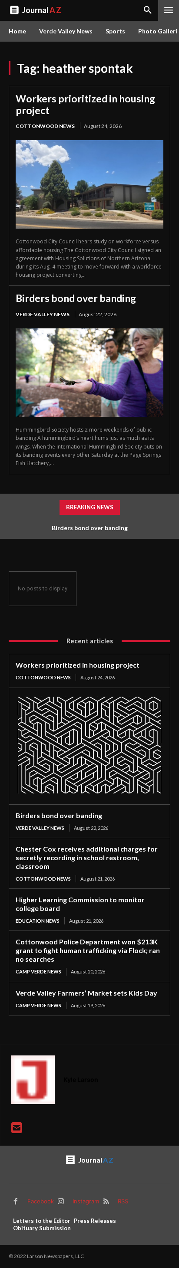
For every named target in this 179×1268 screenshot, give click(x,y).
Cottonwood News (45, 126)
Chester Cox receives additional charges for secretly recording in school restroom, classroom (87, 857)
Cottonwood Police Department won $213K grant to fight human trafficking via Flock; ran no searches (88, 950)
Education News (38, 921)
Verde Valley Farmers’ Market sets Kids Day (86, 993)
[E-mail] (16, 1130)
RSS (123, 1201)
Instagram (86, 1201)
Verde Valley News (43, 314)
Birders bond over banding (76, 298)
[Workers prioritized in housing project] (89, 184)
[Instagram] (61, 1202)
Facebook (40, 1201)
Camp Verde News (38, 971)
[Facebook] (16, 1202)
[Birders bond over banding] (89, 372)
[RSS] (106, 1202)
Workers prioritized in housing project (85, 104)
